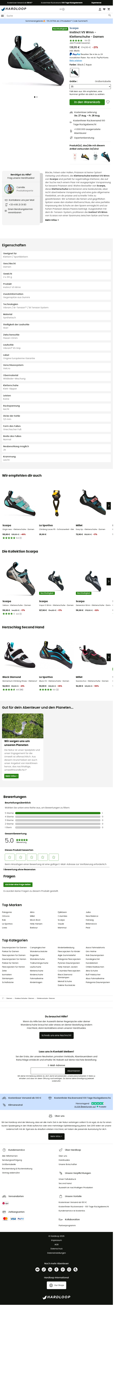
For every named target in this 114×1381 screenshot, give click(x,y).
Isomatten (7, 975)
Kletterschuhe (36, 971)
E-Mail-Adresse (56, 1065)
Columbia (62, 916)
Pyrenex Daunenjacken (69, 963)
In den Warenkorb (87, 102)
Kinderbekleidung (66, 948)
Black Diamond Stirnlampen (65, 976)
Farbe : (81, 65)
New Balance (92, 916)
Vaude (61, 924)
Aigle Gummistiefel (67, 955)
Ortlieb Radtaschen (95, 967)
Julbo (88, 912)
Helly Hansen (36, 924)
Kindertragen (36, 982)
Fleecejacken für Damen (13, 955)
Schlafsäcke (8, 982)
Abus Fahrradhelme (95, 979)
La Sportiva (7, 924)
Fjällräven (62, 912)
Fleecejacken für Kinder (69, 951)
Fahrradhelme (36, 979)
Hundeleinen (92, 963)
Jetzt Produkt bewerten (80, 43)
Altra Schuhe (92, 971)
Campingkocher (37, 948)
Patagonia (7, 912)
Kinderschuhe (36, 975)
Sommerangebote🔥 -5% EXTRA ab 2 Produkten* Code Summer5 (56, 21)
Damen (9, 998)
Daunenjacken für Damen (14, 948)
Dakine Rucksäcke (66, 985)
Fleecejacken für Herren (13, 967)
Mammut (62, 928)
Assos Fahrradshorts (95, 948)
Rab (4, 920)
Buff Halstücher (93, 975)
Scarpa (74, 28)
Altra (32, 912)
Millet (32, 916)
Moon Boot (35, 920)
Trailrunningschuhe (39, 963)
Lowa (4, 928)
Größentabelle (103, 81)
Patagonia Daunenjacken (98, 982)
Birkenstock (91, 924)
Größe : (74, 81)
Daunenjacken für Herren (14, 959)
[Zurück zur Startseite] (4, 998)
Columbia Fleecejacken (69, 971)
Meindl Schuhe (65, 981)
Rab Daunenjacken (95, 955)
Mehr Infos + (52, 220)
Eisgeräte (34, 955)
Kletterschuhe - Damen (46, 998)
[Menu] (2, 15)
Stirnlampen (7, 979)
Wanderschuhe (37, 959)
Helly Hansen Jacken (68, 967)
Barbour (34, 928)
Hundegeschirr (93, 959)
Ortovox (6, 916)
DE (61, 9)
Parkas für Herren (10, 963)
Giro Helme (91, 951)
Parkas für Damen (10, 951)
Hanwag (90, 920)
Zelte (4, 971)
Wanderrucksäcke (38, 951)
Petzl (88, 928)
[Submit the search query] (110, 16)
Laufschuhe (35, 967)
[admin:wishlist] (108, 102)
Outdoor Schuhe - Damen (24, 998)
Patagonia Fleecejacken (69, 959)
